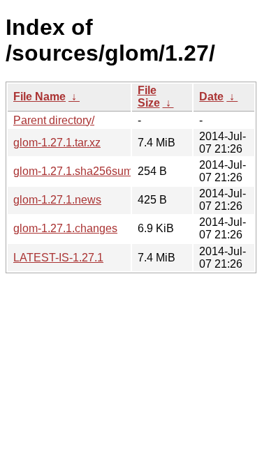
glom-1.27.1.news (57, 200)
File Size (149, 96)
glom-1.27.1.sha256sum (73, 171)
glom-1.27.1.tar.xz (57, 142)
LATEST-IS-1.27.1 (58, 258)
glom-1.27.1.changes (65, 228)
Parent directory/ (53, 120)
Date (211, 96)
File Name (39, 96)
